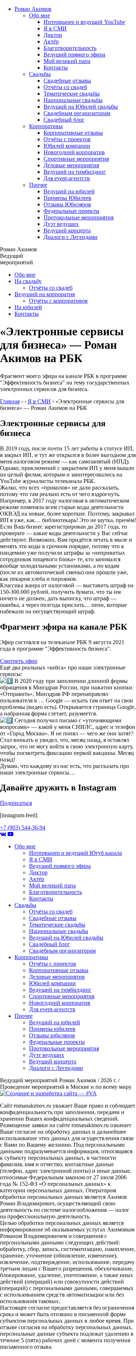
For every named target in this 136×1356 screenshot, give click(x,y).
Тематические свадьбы (72, 94)
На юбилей (28, 307)
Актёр (51, 41)
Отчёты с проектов (67, 139)
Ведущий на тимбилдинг (75, 172)
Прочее (38, 185)
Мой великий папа (67, 61)
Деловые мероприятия (71, 165)
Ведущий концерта (67, 230)
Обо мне (39, 15)
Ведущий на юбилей (69, 191)
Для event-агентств (67, 178)
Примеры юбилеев (52, 1029)
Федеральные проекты (71, 211)
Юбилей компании (67, 146)
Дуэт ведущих (61, 224)
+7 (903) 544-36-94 (22, 827)
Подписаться (16, 803)
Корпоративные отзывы (73, 133)
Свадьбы (40, 74)
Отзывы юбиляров (52, 1035)
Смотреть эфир (18, 661)
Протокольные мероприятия (79, 217)
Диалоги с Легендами (71, 237)
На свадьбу (28, 281)
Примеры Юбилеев (67, 198)
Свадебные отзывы (67, 80)
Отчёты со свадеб (65, 87)
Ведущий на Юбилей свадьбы (81, 107)
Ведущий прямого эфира (74, 54)
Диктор (53, 35)
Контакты (56, 67)
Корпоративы (46, 126)
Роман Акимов (33, 9)
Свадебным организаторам (77, 113)
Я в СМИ (55, 28)
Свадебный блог (64, 120)
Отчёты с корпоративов (58, 301)
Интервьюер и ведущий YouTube (84, 22)
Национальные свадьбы (73, 100)
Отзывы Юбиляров (67, 204)
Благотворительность (70, 48)
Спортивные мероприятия (76, 159)
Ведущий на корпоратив (45, 294)
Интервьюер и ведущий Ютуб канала (75, 853)
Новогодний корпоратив (74, 152)
